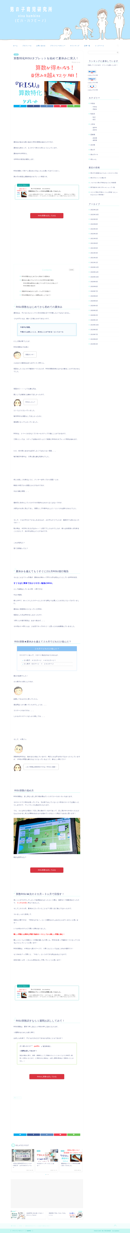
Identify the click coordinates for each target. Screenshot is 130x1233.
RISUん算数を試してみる (47, 1077)
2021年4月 (94, 253)
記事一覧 (87, 46)
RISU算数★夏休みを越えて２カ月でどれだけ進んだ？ (40, 283)
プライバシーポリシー (57, 46)
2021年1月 (94, 262)
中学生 (95, 107)
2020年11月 (94, 272)
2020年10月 (95, 277)
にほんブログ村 (93, 75)
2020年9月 (94, 281)
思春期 (93, 134)
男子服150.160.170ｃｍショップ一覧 (103, 187)
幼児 (94, 119)
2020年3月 (94, 310)
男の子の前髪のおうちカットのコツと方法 (104, 173)
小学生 (16, 54)
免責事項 (29, 1230)
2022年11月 (94, 209)
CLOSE (71, 269)
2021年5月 (94, 248)
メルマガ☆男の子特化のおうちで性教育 (103, 182)
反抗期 (95, 138)
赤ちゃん (94, 159)
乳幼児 (93, 114)
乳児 (94, 117)
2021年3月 (94, 257)
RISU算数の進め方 (29, 285)
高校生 (95, 109)
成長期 (95, 140)
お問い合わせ (40, 46)
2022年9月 (94, 219)
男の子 (93, 149)
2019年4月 (94, 344)
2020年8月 (94, 286)
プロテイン (17, 1097)
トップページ (99, 46)
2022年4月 (94, 229)
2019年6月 (94, 339)
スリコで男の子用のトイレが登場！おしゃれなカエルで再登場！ (104, 193)
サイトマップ (74, 46)
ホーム (15, 46)
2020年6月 (94, 296)
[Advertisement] (47, 124)
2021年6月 (94, 243)
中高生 (93, 103)
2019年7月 (94, 334)
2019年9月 (94, 329)
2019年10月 (95, 325)
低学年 (95, 127)
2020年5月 (94, 301)
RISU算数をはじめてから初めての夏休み (36, 276)
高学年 (95, 130)
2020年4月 (94, 305)
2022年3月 (94, 233)
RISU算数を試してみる (47, 216)
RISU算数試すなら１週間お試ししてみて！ (36, 295)
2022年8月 (94, 224)
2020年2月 (94, 315)
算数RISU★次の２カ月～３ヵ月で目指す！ (36, 291)
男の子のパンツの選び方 (98, 178)
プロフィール (27, 46)
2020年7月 (94, 291)
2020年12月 (95, 267)
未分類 (93, 145)
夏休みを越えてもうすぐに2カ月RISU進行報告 (38, 280)
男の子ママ (94, 154)
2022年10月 (95, 214)
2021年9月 (94, 238)
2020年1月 (94, 320)
